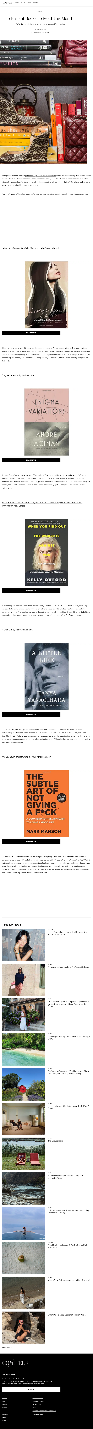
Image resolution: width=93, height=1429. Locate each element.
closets (29, 3)
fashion (17, 3)
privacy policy (37, 1404)
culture (35, 3)
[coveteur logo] (7, 2)
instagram (5, 1414)
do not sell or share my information (44, 1411)
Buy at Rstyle (31, 333)
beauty (23, 3)
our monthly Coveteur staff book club (41, 175)
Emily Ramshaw (41, 30)
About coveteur (8, 1375)
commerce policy (38, 1401)
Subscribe (31, 1389)
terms (34, 1408)
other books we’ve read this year (33, 194)
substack (5, 1417)
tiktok (4, 1421)
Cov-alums (74, 182)
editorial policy (38, 1398)
